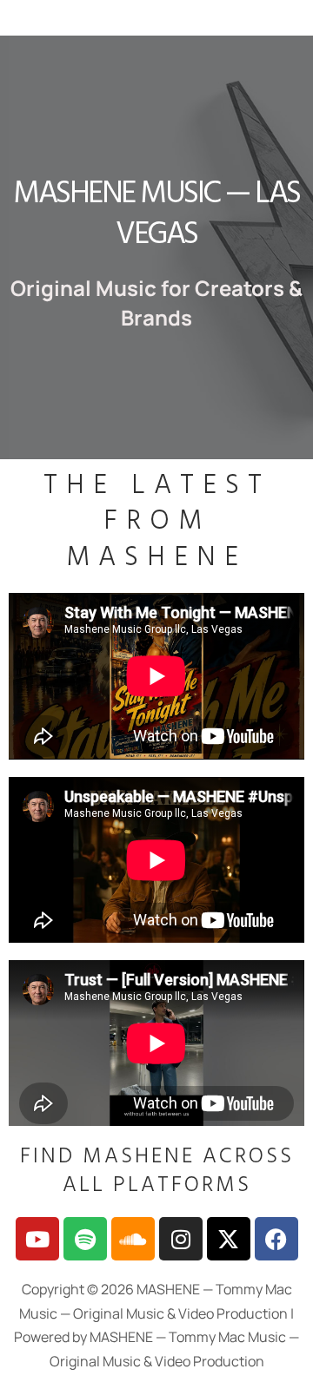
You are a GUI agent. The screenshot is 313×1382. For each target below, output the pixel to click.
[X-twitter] (228, 1238)
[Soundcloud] (133, 1238)
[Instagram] (181, 1238)
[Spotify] (85, 1238)
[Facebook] (276, 1238)
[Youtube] (37, 1238)
